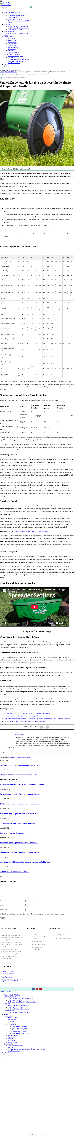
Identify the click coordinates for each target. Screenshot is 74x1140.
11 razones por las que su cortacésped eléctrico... (19, 814)
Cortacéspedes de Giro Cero (20, 1033)
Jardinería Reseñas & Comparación (18, 28)
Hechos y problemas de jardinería (18, 26)
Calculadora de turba (14, 63)
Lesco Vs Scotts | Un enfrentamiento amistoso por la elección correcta (25, 721)
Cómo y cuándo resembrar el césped (14, 872)
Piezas (13, 1023)
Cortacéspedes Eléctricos (19, 1026)
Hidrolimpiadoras (13, 47)
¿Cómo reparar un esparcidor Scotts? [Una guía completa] (31, 531)
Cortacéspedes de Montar (19, 1031)
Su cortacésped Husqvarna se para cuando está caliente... (22, 784)
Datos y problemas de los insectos (18, 33)
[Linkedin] (3, 752)
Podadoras (11, 50)
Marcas (6, 35)
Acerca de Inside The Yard (12, 12)
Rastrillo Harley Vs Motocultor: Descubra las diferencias (10, 972)
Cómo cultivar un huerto (15, 29)
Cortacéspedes (12, 42)
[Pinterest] (40, 989)
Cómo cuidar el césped (15, 19)
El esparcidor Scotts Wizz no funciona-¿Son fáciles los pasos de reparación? (27, 713)
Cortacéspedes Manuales (19, 1028)
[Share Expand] (30, 757)
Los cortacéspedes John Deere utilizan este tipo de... (20, 794)
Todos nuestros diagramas (15, 56)
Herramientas (8, 36)
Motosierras (11, 38)
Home (2, 72)
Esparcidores (12, 49)
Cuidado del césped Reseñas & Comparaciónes (22, 1002)
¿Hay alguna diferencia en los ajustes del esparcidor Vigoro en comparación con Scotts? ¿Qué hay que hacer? (37, 718)
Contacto (6, 64)
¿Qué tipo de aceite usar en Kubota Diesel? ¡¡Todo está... (10, 976)
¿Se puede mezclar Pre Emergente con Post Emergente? (21, 716)
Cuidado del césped (10, 14)
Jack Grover (8, 74)
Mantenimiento (12, 43)
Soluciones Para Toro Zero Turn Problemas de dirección (10, 981)
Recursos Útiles (8, 1044)
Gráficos (10, 57)
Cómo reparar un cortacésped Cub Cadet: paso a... (20, 852)
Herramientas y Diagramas (12, 54)
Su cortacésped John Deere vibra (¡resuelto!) (17, 823)
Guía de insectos (9, 31)
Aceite (14, 1021)
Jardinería (7, 24)
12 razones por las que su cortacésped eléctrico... (19, 843)
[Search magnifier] (31, 7)
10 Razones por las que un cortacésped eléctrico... (19, 804)
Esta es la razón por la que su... (12, 833)
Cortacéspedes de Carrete (19, 1030)
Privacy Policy (38, 941)
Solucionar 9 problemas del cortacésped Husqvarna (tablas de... (25, 862)
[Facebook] (33, 989)
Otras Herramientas (13, 52)
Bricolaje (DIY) (12, 40)
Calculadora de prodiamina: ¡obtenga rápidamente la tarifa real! (19, 60)
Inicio (35, 934)
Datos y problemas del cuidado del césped (20, 998)
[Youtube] (37, 989)
